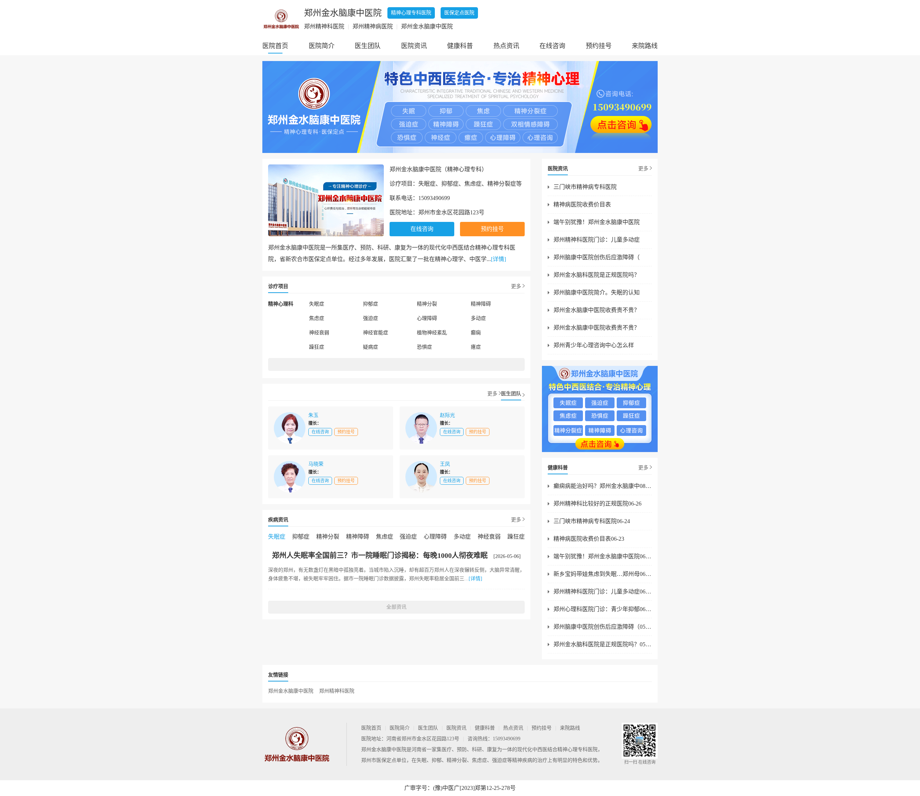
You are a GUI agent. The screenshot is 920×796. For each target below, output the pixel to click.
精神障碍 (481, 304)
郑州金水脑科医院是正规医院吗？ (596, 275)
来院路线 (645, 46)
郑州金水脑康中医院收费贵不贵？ (596, 310)
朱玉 (313, 415)
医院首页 (275, 46)
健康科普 (460, 46)
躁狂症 (316, 347)
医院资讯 (414, 46)
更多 (516, 286)
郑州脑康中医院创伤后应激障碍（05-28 (602, 627)
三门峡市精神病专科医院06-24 (591, 521)
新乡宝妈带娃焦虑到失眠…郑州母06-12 (602, 574)
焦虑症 (316, 318)
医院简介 (322, 46)
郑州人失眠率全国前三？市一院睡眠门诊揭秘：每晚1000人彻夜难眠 (380, 555)
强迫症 (370, 318)
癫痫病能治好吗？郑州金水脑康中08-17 (602, 486)
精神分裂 (427, 304)
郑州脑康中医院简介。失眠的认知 (596, 292)
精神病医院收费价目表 (582, 204)
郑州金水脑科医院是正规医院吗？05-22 (602, 644)
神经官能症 (375, 332)
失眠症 (316, 304)
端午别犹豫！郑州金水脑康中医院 (596, 222)
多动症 (478, 318)
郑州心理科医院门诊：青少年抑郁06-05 (602, 609)
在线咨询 (552, 46)
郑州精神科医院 (336, 691)
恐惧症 (424, 347)
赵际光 (447, 415)
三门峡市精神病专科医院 (585, 187)
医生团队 (368, 46)
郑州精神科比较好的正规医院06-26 (597, 504)
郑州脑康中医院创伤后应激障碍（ (596, 257)
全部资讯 (396, 607)
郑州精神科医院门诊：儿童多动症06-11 (602, 591)
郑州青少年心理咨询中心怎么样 (593, 345)
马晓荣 (315, 464)
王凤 (445, 464)
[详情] (498, 259)
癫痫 (476, 332)
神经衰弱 (319, 332)
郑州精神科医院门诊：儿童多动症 (596, 240)
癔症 (476, 347)
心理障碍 (427, 318)
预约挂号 (599, 46)
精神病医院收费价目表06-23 (588, 539)
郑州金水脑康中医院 (290, 691)
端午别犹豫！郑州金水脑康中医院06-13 (602, 556)
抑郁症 (370, 304)
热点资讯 (506, 46)
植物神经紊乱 (432, 332)
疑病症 (370, 347)
